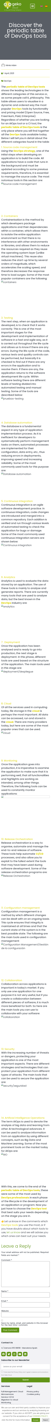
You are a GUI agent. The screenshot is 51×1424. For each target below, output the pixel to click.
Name (4, 1291)
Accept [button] (35, 1420)
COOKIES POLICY (40, 1416)
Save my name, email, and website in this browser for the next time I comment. (24, 1324)
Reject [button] (45, 1420)
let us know (13, 1232)
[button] (32, 6)
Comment (6, 1260)
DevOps (7, 80)
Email (4, 1301)
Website (5, 1311)
